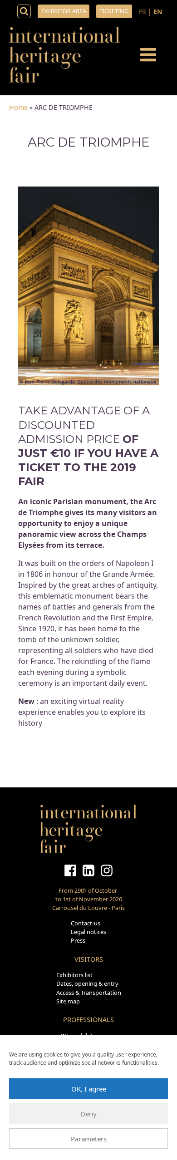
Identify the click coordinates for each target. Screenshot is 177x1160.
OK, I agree (88, 1088)
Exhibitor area (63, 11)
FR (142, 11)
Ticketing (113, 11)
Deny (88, 1113)
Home (18, 107)
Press (78, 940)
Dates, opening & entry (87, 983)
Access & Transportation (88, 992)
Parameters (89, 1138)
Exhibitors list (74, 975)
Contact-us (85, 923)
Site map (68, 1001)
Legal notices (88, 932)
